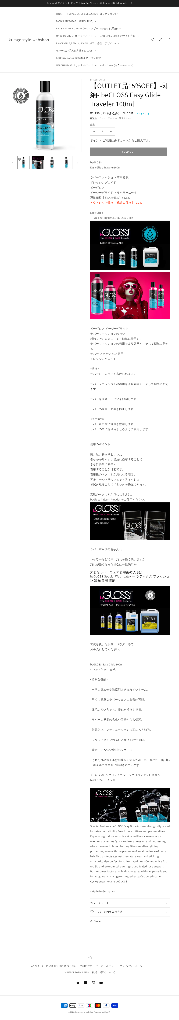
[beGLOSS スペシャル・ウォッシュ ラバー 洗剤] (130, 634)
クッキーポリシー (106, 966)
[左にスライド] (12, 162)
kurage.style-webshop (84, 1012)
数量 (92, 124)
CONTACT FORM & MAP (76, 972)
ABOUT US (37, 966)
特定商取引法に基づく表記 (61, 966)
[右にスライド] (77, 162)
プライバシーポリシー (132, 966)
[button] (92, 13)
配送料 (93, 118)
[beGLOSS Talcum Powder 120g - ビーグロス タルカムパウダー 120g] (130, 539)
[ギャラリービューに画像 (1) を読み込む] (23, 162)
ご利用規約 (86, 966)
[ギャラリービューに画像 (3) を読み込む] (52, 162)
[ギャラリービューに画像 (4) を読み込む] (66, 162)
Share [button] (97, 921)
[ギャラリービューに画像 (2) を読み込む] (37, 162)
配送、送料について (103, 972)
